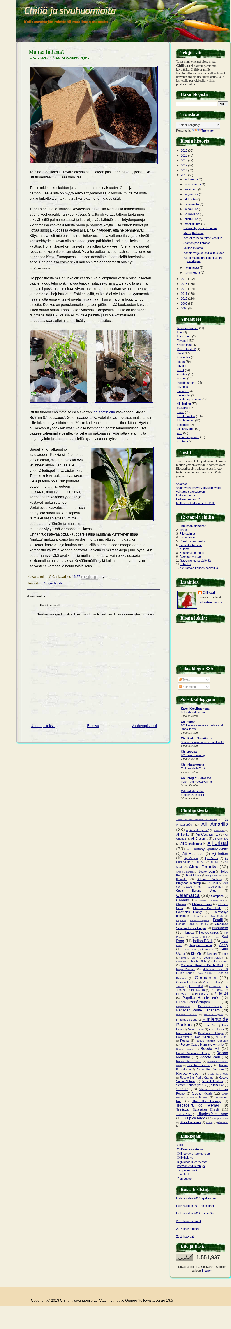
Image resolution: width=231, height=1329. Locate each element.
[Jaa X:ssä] (91, 577)
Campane (217, 896)
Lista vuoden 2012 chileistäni (195, 1213)
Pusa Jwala (216, 1029)
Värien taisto (185, 344)
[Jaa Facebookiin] (96, 577)
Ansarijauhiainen (187, 328)
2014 (184, 279)
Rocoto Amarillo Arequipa (212, 1040)
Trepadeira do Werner (197, 1105)
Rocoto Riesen (188, 1073)
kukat (180, 370)
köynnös (182, 386)
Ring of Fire (222, 1037)
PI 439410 (198, 990)
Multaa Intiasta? (47, 51)
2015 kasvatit (185, 1236)
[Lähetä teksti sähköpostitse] (102, 577)
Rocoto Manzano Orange (193, 1053)
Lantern (212, 953)
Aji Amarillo (214, 823)
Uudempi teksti (43, 726)
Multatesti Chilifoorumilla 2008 (195, 503)
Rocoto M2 (210, 1049)
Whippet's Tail (221, 1118)
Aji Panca (211, 858)
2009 (184, 303)
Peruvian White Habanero (198, 1010)
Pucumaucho (195, 1029)
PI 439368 (215, 986)
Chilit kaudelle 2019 (193, 768)
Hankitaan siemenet (193, 526)
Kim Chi (196, 953)
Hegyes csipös (209, 932)
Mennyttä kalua (193, 233)
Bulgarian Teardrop (188, 883)
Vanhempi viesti (144, 726)
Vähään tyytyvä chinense (200, 228)
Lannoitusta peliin (190, 545)
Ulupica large (194, 1118)
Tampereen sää (187, 1170)
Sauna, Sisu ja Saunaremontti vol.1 (202, 742)
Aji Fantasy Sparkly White (207, 849)
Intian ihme (184, 336)
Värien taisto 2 (186, 349)
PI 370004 (196, 986)
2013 (184, 283)
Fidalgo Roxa (185, 923)
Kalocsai (207, 949)
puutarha (182, 407)
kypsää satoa (185, 382)
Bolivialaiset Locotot (193, 712)
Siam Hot (217, 1085)
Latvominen (187, 537)
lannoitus (183, 391)
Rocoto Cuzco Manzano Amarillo (202, 1044)
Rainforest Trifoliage (210, 1033)
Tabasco (204, 1097)
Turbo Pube (184, 1114)
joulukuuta (192, 179)
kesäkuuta (192, 209)
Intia (179, 332)
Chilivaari (209, 592)
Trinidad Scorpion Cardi (197, 1109)
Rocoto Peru (210, 1057)
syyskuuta (192, 194)
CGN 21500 (193, 886)
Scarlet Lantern (212, 1081)
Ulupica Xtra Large (212, 1114)
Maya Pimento (185, 969)
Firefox (204, 924)
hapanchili (183, 357)
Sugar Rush (53, 583)
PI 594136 (221, 993)
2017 (184, 165)
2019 (184, 155)
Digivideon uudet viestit (192, 1162)
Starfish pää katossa (196, 243)
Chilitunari (188, 721)
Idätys (184, 529)
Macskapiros (220, 961)
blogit (180, 353)
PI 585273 (201, 993)
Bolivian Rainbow (209, 879)
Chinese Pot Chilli (207, 908)
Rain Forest (184, 1033)
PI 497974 (182, 993)
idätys (181, 361)
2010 (184, 298)
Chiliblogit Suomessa (196, 778)
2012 (184, 288)
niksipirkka (184, 403)
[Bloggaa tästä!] (87, 577)
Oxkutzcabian (211, 982)
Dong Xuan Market (214, 916)
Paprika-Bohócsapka (193, 1002)
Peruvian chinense (186, 1014)
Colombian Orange (189, 912)
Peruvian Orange (210, 1006)
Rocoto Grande (185, 1049)
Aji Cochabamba (191, 843)
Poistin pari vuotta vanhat (196, 781)
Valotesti (181, 484)
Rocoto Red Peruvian (210, 1069)
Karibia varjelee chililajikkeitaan (203, 253)
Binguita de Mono (215, 875)
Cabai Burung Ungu (196, 890)
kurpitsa (182, 374)
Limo (183, 958)
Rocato (184, 1040)
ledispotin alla (104, 412)
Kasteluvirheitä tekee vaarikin (202, 238)
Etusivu (93, 726)
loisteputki (183, 395)
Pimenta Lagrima (213, 1014)
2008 (184, 308)
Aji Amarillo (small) (197, 830)
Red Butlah (202, 1037)
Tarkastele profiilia (210, 602)
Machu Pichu (199, 961)
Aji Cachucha (207, 834)
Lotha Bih (181, 961)
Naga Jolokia (205, 973)
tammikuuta (193, 272)
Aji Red (201, 862)
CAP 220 (212, 883)
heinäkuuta (192, 204)
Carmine (202, 900)
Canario (182, 900)
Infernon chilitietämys (191, 1166)
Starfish (182, 1089)
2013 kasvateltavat (188, 1221)
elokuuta (190, 199)
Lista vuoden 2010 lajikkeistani (196, 1198)
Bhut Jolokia (193, 875)
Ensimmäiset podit (192, 553)
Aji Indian (220, 854)
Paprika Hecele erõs (200, 998)
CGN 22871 (215, 886)
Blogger (206, 1270)
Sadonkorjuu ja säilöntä (195, 560)
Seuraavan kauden (192, 568)
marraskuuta (193, 184)
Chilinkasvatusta (192, 764)
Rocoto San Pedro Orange (197, 1077)
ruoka (180, 412)
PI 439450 (217, 989)
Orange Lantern (186, 982)
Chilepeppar (189, 751)
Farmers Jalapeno (199, 920)
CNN (180, 1145)
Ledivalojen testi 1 (188, 495)
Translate (207, 130)
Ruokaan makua (190, 556)
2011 (184, 293)
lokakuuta (191, 189)
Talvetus (185, 564)
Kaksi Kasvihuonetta (195, 708)
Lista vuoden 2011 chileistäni (195, 1205)
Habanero (220, 928)
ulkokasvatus (185, 429)
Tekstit (186, 679)
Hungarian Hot (199, 937)
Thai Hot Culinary (206, 1101)
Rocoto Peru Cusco (188, 1061)
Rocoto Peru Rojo (199, 1065)
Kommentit (189, 686)
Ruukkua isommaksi (192, 541)
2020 (184, 150)
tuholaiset (183, 424)
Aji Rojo (215, 862)
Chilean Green (202, 904)
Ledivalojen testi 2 (188, 499)
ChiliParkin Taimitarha (196, 738)
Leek (225, 953)
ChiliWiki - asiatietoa (190, 1149)
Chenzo (181, 904)
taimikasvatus (186, 416)
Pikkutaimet (187, 533)
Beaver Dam (206, 871)
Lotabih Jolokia (213, 957)
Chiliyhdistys (185, 1157)
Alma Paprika (203, 866)
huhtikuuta (192, 219)
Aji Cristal (217, 843)
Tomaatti (182, 340)
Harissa (189, 932)
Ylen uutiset (184, 1178)
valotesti (182, 441)
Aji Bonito (182, 834)
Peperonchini (183, 1006)
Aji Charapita (199, 838)
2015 (184, 175)
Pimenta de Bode (186, 1019)
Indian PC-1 (203, 941)
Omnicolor (206, 977)
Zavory (209, 1122)
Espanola (181, 920)
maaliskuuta (193, 224)
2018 (184, 160)
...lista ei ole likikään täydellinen (196, 819)
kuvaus (181, 378)
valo (179, 433)
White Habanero (190, 1122)
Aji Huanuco (192, 854)
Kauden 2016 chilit (192, 794)
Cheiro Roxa (217, 900)
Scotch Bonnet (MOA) (191, 1085)
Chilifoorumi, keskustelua (193, 1153)
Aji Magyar (191, 858)
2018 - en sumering (193, 755)
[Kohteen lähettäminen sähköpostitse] (83, 577)
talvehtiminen (185, 420)
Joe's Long (190, 949)
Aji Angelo (219, 830)
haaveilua (212, 568)
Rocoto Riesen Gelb (217, 1074)
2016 (184, 170)
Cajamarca (188, 895)
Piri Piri (210, 1025)
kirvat (180, 365)
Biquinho (181, 879)
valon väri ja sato (188, 437)
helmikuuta (192, 267)
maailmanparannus (189, 399)
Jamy (223, 945)
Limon (195, 958)
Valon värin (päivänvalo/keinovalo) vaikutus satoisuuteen (198, 489)
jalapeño (222, 1122)
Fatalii (218, 920)
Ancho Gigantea (185, 871)
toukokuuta (192, 214)
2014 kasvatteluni (187, 1229)
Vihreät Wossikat (192, 791)
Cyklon (195, 916)
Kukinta (184, 549)
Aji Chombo (220, 838)
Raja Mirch (183, 1036)
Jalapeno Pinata (200, 945)
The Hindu (183, 1174)
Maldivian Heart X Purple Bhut (202, 965)
